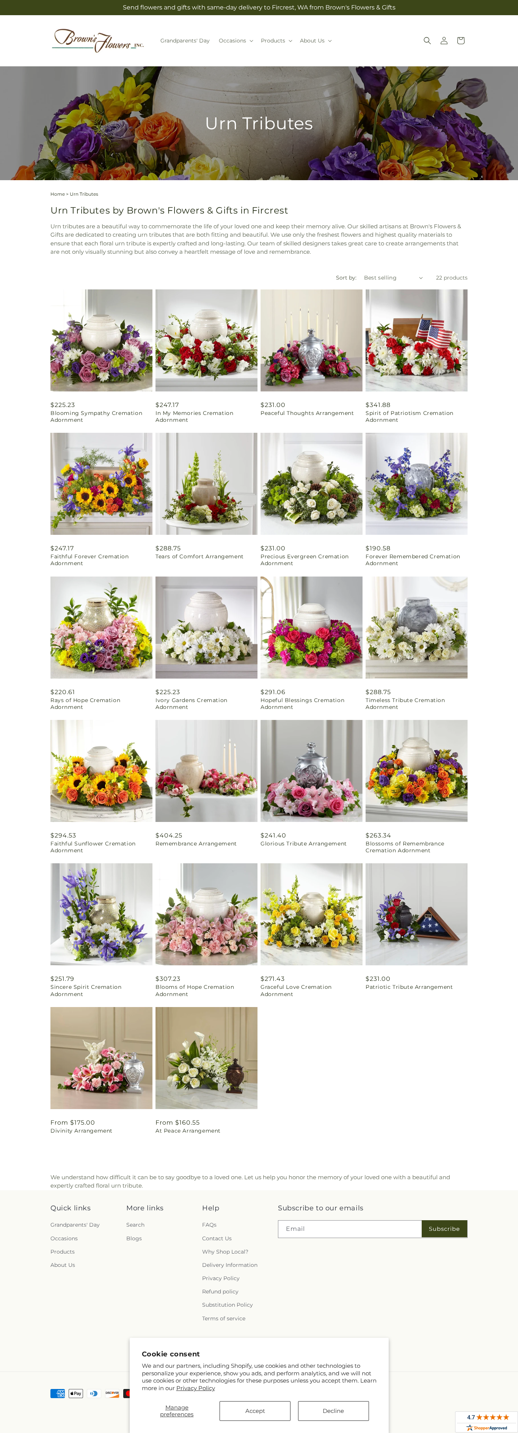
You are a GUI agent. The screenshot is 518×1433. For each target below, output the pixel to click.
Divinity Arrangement (81, 1130)
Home (57, 194)
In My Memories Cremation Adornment (194, 416)
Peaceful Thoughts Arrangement (307, 413)
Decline (333, 1410)
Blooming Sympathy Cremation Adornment (96, 416)
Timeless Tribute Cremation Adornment (405, 703)
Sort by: (346, 277)
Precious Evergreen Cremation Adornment (305, 560)
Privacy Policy (195, 1388)
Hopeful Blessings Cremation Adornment (302, 703)
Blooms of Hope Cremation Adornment (194, 990)
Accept (255, 1410)
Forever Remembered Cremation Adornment (413, 560)
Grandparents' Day (75, 1224)
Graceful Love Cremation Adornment (296, 990)
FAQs (209, 1224)
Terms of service (223, 1318)
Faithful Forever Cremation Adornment (89, 560)
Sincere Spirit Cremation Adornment (85, 990)
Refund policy (220, 1291)
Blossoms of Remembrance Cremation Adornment (405, 847)
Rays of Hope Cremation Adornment (85, 703)
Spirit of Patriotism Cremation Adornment (410, 416)
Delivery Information (229, 1265)
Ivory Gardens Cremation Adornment (191, 703)
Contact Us (217, 1238)
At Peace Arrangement (188, 1130)
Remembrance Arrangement (196, 843)
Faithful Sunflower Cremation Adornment (93, 847)
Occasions (64, 1238)
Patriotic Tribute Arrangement (409, 987)
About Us (62, 1265)
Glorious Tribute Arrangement (304, 843)
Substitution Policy (227, 1304)
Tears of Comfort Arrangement (199, 556)
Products (62, 1251)
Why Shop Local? (225, 1251)
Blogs (134, 1238)
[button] (235, 41)
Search (135, 1224)
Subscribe (444, 1228)
